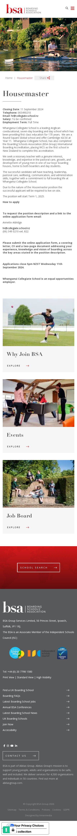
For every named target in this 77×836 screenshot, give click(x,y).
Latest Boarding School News (20, 713)
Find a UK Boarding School (18, 690)
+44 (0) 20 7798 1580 (20, 671)
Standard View (25, 677)
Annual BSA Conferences (17, 707)
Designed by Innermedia (38, 815)
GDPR (66, 809)
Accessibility (9, 730)
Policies (46, 809)
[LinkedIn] (16, 745)
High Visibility (43, 677)
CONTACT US (16, 755)
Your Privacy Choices (29, 825)
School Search (34, 567)
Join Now (8, 724)
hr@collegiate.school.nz (24, 115)
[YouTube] (12, 745)
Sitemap (12, 809)
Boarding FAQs (11, 695)
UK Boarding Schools (15, 718)
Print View (8, 677)
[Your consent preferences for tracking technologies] (13, 829)
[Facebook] (4, 745)
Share (43, 78)
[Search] (67, 8)
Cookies (56, 809)
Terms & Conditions (29, 809)
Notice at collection (17, 831)
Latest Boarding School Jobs (19, 701)
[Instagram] (8, 745)
